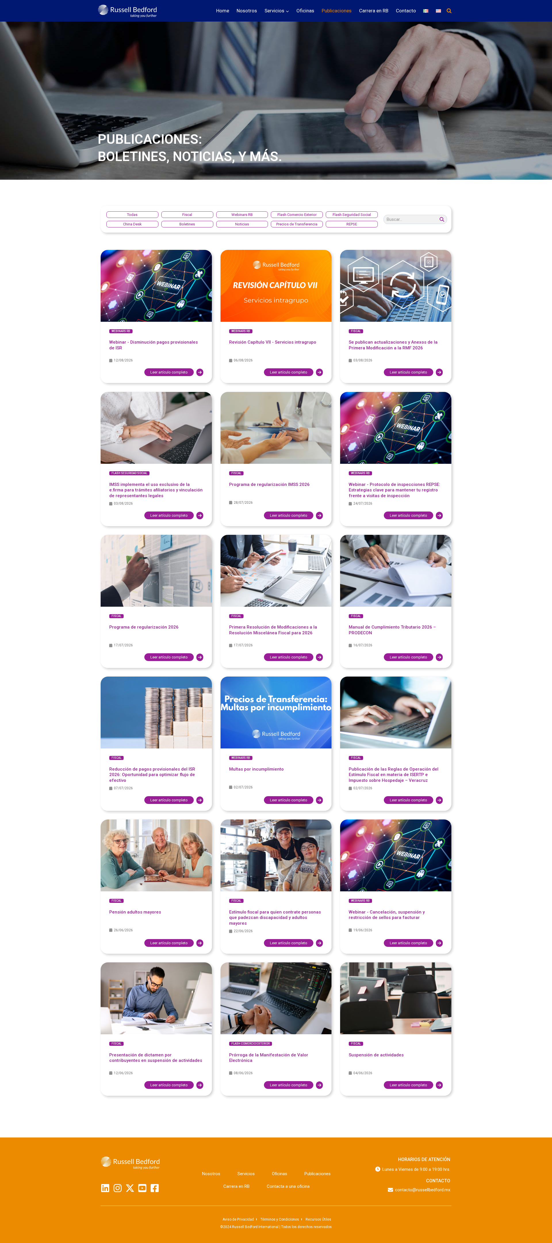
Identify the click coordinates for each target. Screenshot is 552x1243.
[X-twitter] (130, 1188)
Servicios (246, 1173)
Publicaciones (337, 11)
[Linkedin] (105, 1188)
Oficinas (305, 11)
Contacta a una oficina (288, 1186)
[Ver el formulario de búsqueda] (449, 11)
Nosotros (247, 11)
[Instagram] (117, 1188)
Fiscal (356, 331)
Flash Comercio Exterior (250, 1043)
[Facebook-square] (154, 1188)
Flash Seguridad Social (129, 473)
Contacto (406, 11)
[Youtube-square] (142, 1188)
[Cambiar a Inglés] (438, 11)
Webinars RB (121, 331)
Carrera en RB (373, 11)
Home (222, 11)
